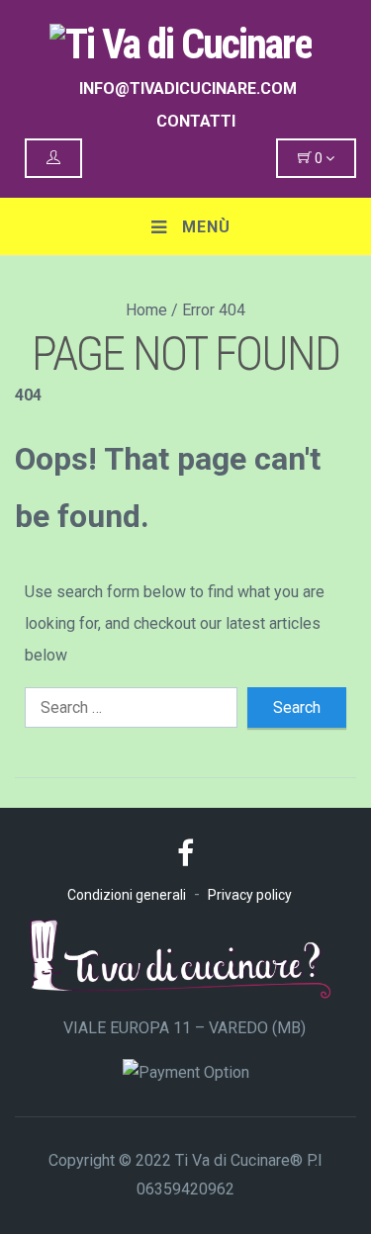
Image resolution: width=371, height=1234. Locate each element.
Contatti (195, 121)
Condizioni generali (126, 895)
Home (146, 310)
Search (297, 707)
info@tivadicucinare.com (188, 88)
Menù (204, 227)
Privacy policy (250, 895)
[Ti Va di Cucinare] (185, 39)
